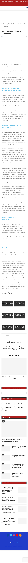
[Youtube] (17, 535)
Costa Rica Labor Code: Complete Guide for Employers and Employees (8, 499)
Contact (21, 1)
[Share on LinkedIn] (17, 335)
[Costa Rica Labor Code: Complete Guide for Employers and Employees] (22, 500)
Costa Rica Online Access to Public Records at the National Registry (18, 466)
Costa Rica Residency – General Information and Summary (11, 440)
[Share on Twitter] (16, 335)
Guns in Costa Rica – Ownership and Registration (17, 475)
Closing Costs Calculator (7, 1)
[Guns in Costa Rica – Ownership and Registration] (5, 476)
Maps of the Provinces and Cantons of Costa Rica (19, 447)
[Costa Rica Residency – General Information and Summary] (14, 429)
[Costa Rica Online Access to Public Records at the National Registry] (5, 467)
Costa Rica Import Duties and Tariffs (18, 456)
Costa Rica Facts (11, 23)
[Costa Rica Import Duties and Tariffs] (5, 458)
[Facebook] (8, 535)
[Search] (24, 8)
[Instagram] (14, 535)
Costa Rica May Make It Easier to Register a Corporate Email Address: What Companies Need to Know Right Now (8, 521)
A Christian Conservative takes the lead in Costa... (14, 377)
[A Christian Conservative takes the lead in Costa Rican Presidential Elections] (14, 366)
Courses (16, 1)
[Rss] (20, 535)
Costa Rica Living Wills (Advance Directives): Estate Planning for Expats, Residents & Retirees (7, 490)
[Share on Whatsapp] (19, 335)
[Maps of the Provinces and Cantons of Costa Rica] (5, 448)
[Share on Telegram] (20, 335)
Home (2, 23)
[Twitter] (11, 535)
